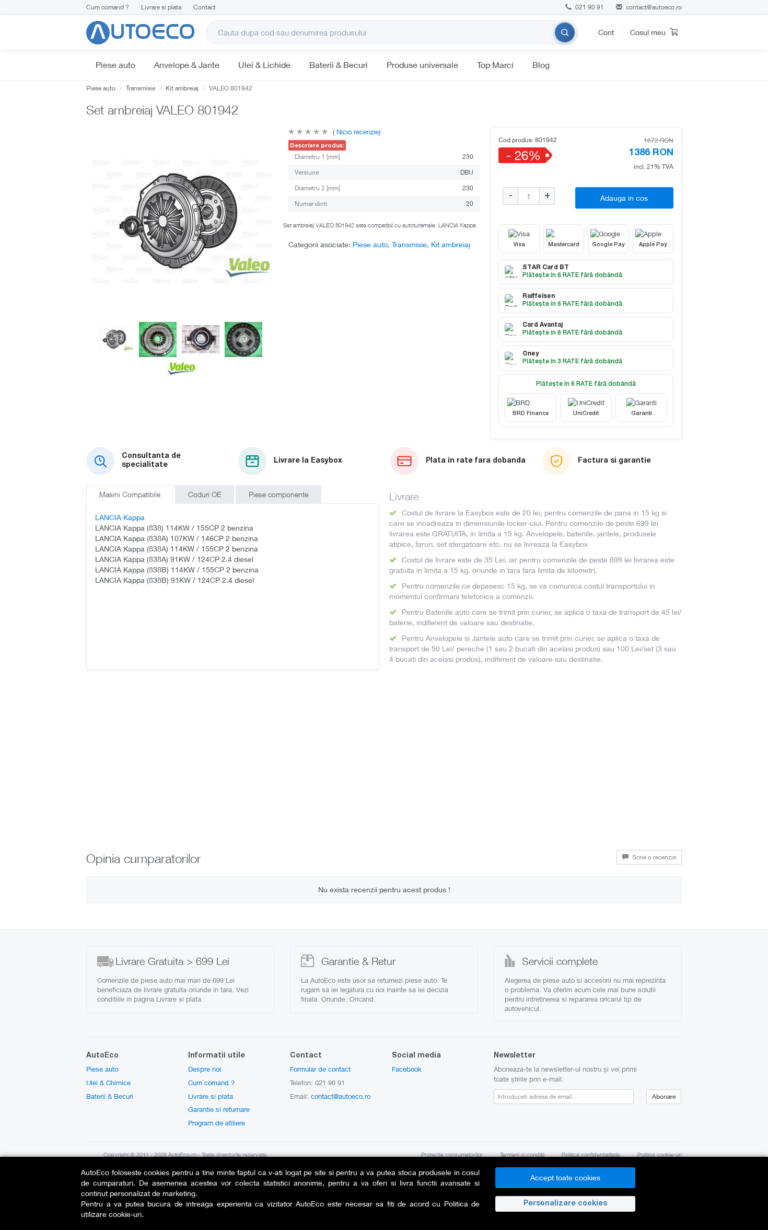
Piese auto (115, 65)
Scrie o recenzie (653, 857)
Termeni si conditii (522, 1154)
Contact (204, 7)
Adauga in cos (624, 197)
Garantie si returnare (219, 1109)
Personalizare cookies (565, 1204)
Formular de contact (320, 1069)
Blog (541, 65)
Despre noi (204, 1069)
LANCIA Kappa (120, 517)
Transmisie (140, 88)
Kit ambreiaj (182, 88)
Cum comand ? (107, 7)
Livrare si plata (161, 7)
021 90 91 (589, 7)
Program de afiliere (216, 1123)
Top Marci (495, 65)
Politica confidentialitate (591, 1154)
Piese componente (278, 494)
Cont (606, 32)
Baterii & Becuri (338, 65)
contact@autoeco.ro (654, 7)
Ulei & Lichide (264, 65)
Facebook (407, 1069)
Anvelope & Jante (186, 65)
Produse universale (422, 65)
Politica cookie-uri (659, 1154)
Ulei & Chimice (108, 1082)
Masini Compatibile (129, 494)
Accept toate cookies (565, 1177)
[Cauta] (565, 32)
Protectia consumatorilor (452, 1154)
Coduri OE (204, 494)
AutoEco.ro (182, 1154)
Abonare (664, 1096)
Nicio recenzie (356, 132)
